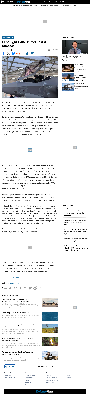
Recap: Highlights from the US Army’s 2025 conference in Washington (17, 339)
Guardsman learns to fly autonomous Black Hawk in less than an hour (20, 325)
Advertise (49, 375)
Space (51, 1)
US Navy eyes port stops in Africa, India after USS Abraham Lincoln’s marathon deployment (75, 248)
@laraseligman (14, 283)
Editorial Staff (50, 382)
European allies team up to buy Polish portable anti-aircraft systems (74, 222)
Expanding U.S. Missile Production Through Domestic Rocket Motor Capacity (72, 58)
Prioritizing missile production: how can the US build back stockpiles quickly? (81, 85)
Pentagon (68, 1)
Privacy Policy (8, 375)
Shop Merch (29, 385)
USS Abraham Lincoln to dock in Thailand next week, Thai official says (75, 231)
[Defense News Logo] (23, 2)
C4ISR (62, 1)
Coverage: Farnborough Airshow (28, 5)
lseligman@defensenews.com (18, 277)
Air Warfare (34, 1)
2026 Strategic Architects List (49, 5)
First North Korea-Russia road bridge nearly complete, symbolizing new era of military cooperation (74, 211)
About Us (70, 375)
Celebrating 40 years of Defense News (15, 312)
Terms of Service (9, 378)
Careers (69, 378)
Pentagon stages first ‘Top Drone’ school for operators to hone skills (17, 353)
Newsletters (29, 378)
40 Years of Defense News (68, 5)
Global (82, 1)
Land (41, 1)
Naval (46, 1)
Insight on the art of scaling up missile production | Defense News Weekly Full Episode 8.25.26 (80, 77)
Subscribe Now (30, 375)
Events (27, 380)
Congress (75, 1)
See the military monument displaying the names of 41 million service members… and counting (80, 67)
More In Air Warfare (10, 295)
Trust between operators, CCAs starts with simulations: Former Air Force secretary (17, 300)
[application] (75, 47)
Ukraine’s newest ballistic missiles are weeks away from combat (75, 239)
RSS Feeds (28, 382)
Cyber (56, 1)
